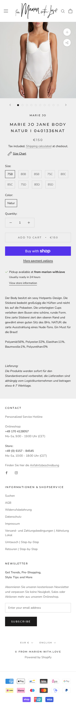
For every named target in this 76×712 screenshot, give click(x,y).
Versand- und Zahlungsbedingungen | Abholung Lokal (37, 533)
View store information (23, 283)
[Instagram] (16, 472)
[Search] (63, 11)
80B (23, 174)
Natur (11, 203)
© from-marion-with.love (38, 651)
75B (10, 174)
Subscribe (21, 621)
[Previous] (10, 105)
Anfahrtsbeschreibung (44, 465)
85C (10, 184)
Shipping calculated (39, 146)
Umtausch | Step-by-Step (22, 542)
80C (63, 174)
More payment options (38, 261)
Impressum (12, 524)
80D (37, 184)
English (45, 642)
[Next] (65, 105)
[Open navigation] (6, 10)
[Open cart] (70, 11)
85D (50, 184)
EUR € (24, 642)
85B (36, 174)
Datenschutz (13, 517)
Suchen (10, 496)
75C (50, 174)
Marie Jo (38, 115)
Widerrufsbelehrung (18, 510)
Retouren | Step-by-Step (21, 549)
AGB (8, 503)
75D (23, 184)
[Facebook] (6, 472)
